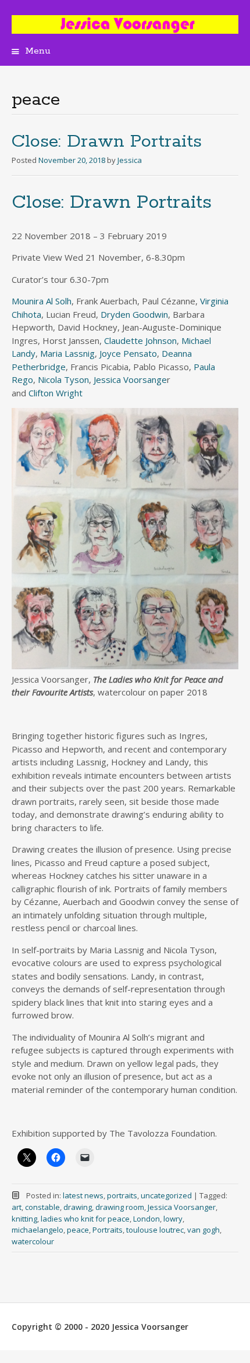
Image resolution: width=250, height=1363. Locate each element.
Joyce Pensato (128, 353)
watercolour (33, 1241)
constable (42, 1207)
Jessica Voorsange (130, 379)
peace (78, 1229)
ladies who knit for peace (85, 1218)
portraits (122, 1195)
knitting (24, 1218)
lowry (173, 1218)
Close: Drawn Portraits (107, 141)
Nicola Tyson (63, 379)
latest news (83, 1195)
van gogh (203, 1229)
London (146, 1218)
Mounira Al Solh (42, 301)
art (17, 1207)
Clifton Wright (55, 393)
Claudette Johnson (140, 340)
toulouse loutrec (155, 1229)
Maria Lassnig (67, 353)
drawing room (119, 1207)
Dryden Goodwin (134, 314)
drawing (77, 1207)
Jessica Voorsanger (182, 1207)
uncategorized (166, 1195)
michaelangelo (37, 1229)
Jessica (129, 160)
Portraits (107, 1229)
